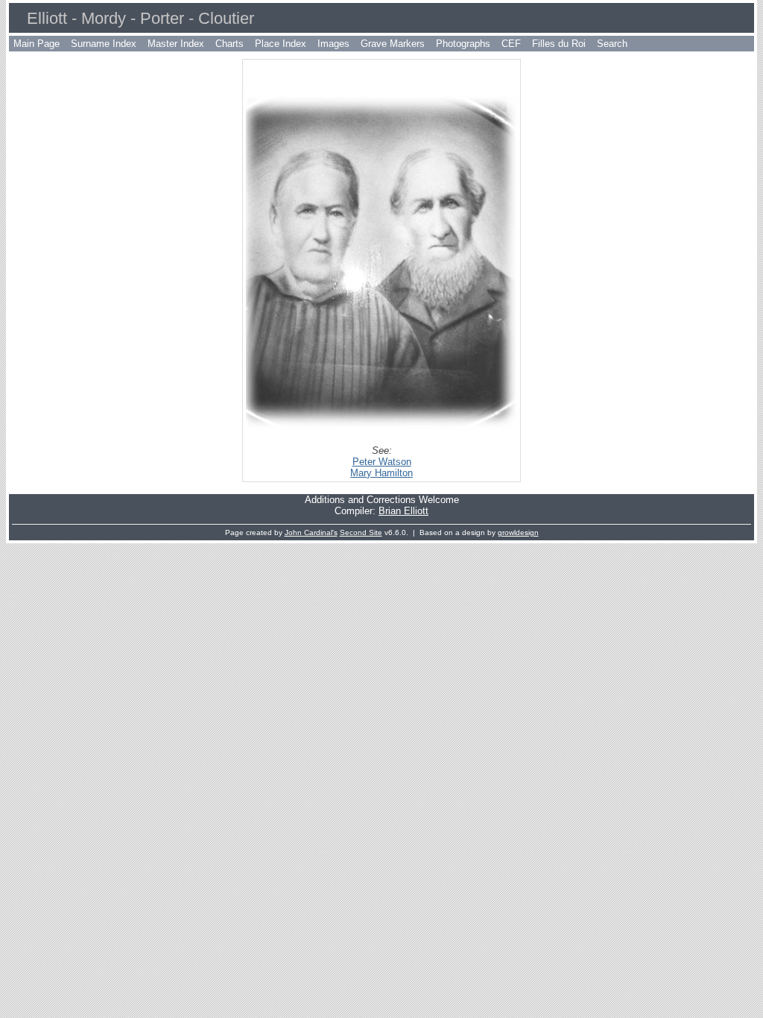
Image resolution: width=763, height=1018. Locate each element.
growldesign (518, 532)
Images (333, 43)
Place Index (280, 43)
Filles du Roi (559, 43)
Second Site (361, 532)
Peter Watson (381, 461)
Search (612, 43)
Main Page (36, 43)
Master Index (176, 43)
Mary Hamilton (381, 472)
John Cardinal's (311, 532)
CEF (511, 43)
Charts (229, 43)
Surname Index (103, 43)
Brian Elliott (403, 510)
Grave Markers (393, 43)
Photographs (463, 43)
